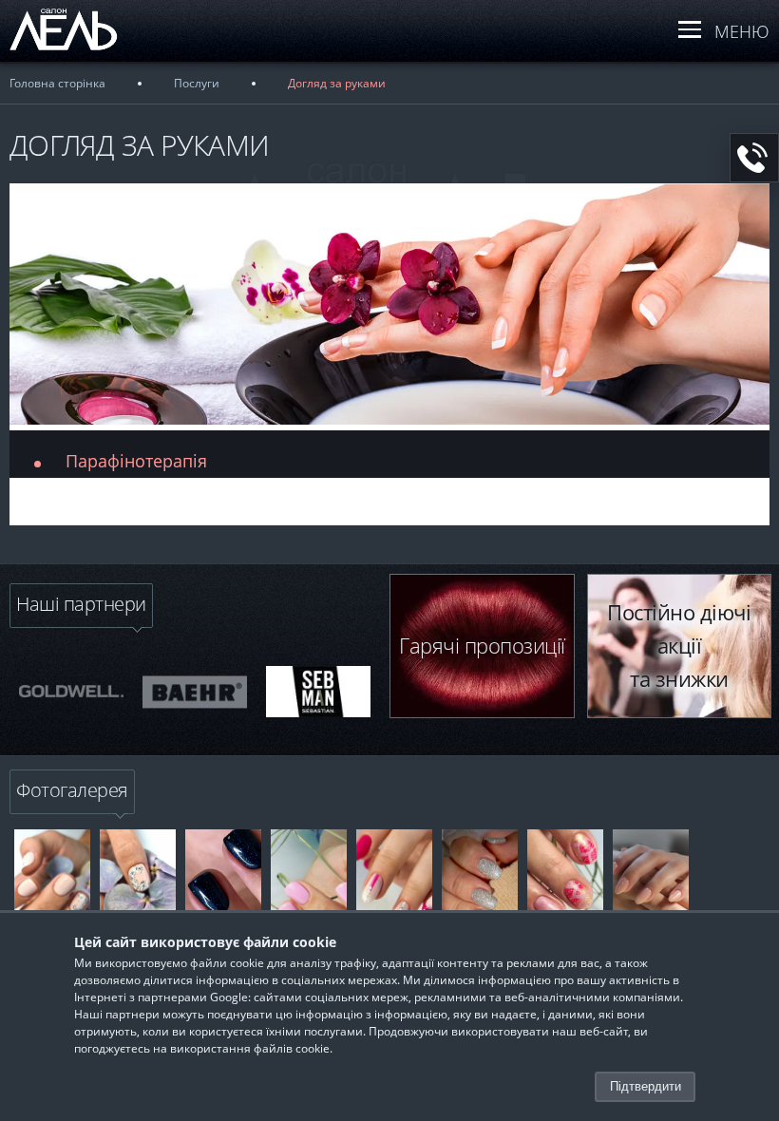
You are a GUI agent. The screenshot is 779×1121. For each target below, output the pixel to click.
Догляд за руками (337, 83)
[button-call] (754, 157)
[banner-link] (52, 891)
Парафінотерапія (136, 460)
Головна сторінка (57, 83)
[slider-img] (71, 691)
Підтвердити (645, 1086)
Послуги (196, 83)
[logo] (81, 50)
